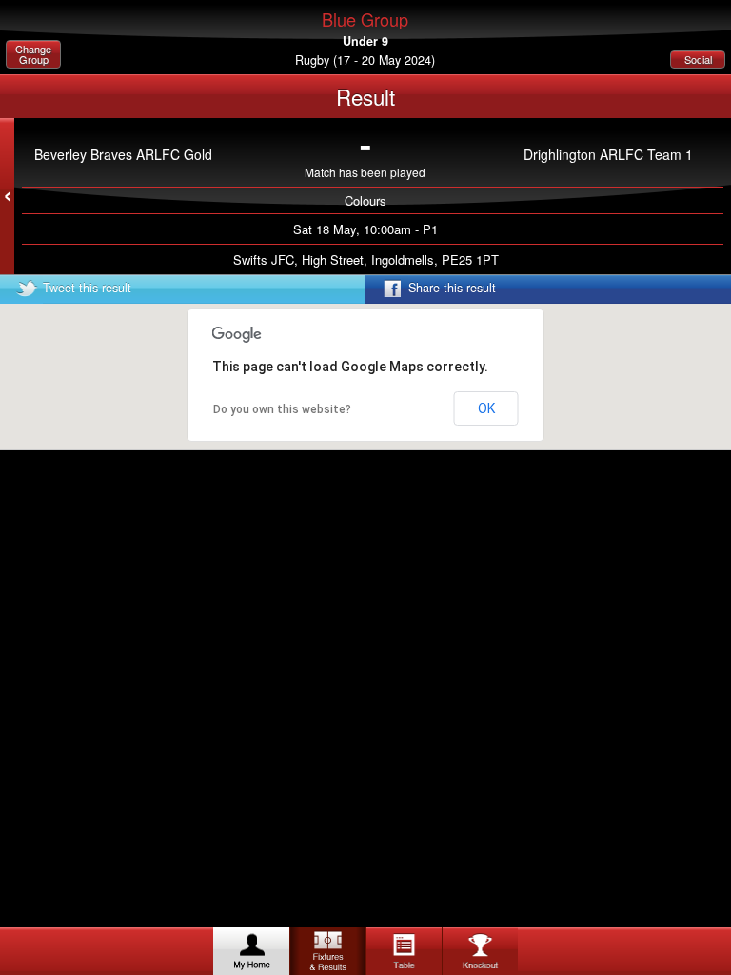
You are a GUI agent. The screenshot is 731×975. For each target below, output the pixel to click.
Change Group (33, 54)
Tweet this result (87, 287)
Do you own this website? (282, 409)
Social (698, 59)
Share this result (452, 287)
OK (486, 408)
